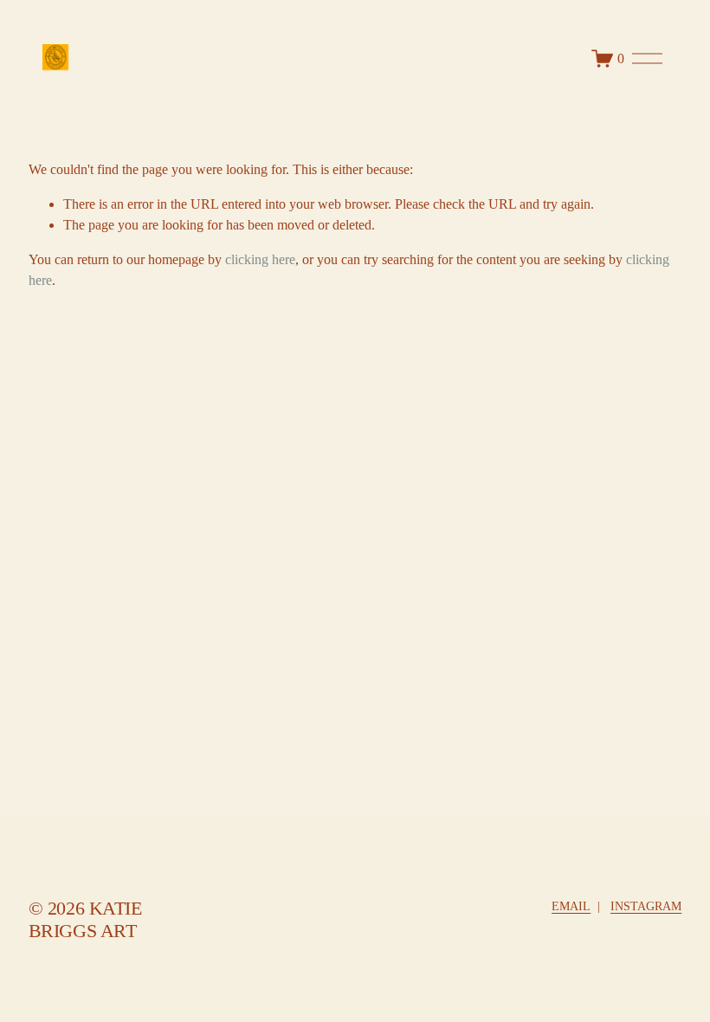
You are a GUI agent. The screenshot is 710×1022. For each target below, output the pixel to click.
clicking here (260, 259)
